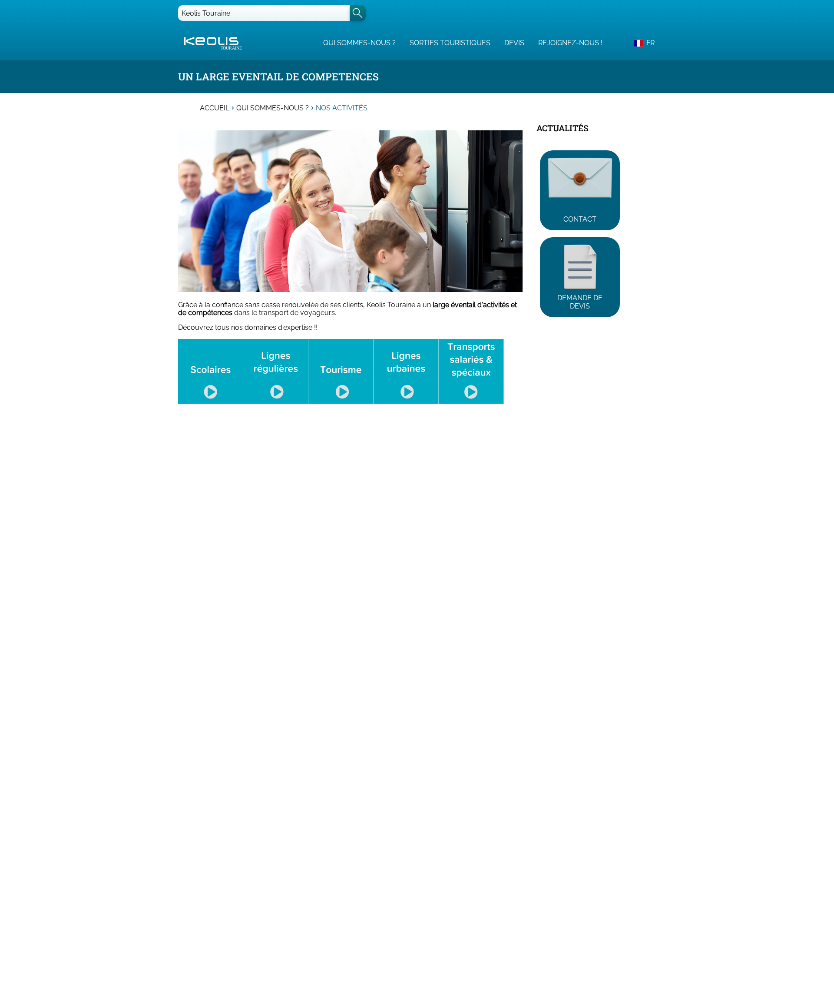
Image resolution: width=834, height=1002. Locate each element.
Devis (514, 43)
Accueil (214, 108)
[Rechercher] (358, 13)
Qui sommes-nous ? (359, 43)
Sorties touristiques (450, 43)
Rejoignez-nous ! (570, 43)
